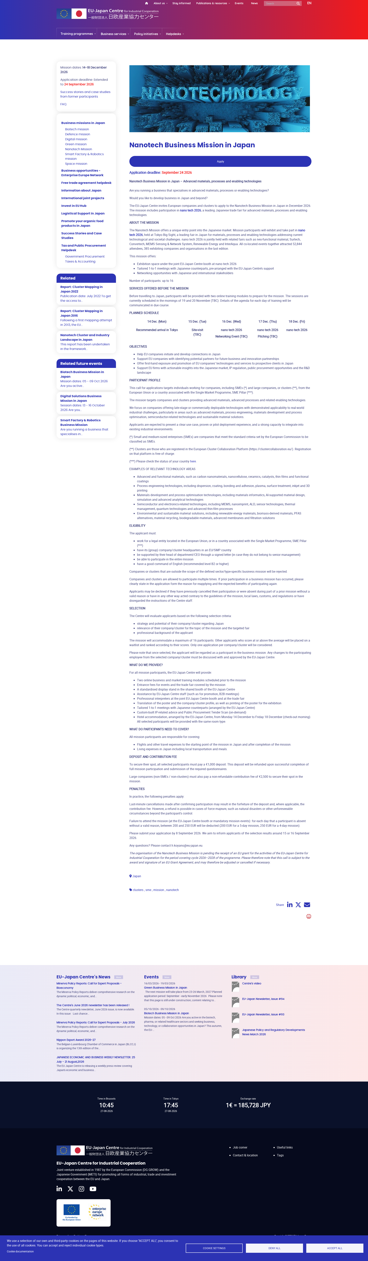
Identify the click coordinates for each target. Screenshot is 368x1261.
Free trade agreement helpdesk (86, 182)
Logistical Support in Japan (83, 213)
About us (159, 3)
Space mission (76, 163)
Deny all (275, 1248)
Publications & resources (211, 3)
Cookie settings (214, 1248)
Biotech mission (77, 129)
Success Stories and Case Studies (81, 236)
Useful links (285, 1147)
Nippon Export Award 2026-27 (76, 1039)
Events (239, 3)
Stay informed (181, 3)
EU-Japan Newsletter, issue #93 (263, 1014)
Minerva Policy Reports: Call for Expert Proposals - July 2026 (96, 1022)
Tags (280, 1155)
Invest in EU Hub (73, 205)
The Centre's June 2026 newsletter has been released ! (93, 1005)
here (193, 461)
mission (158, 890)
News (254, 3)
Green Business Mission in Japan (165, 987)
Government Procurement (85, 256)
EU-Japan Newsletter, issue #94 (263, 999)
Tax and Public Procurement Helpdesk (83, 248)
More (118, 977)
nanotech (172, 890)
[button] (306, 3)
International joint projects (82, 198)
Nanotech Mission (78, 149)
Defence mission (77, 134)
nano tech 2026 (190, 210)
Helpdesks (173, 34)
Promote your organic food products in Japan (82, 223)
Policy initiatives (146, 34)
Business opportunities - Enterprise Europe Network (82, 173)
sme (148, 890)
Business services (113, 34)
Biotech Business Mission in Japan (166, 1013)
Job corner (240, 1147)
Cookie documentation (20, 1251)
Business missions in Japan (83, 123)
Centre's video (251, 983)
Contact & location (245, 1155)
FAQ (63, 104)
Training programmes (77, 34)
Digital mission (76, 139)
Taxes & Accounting (80, 261)
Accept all (335, 1248)
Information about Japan (81, 190)
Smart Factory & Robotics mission (84, 156)
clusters (138, 890)
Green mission (76, 144)
